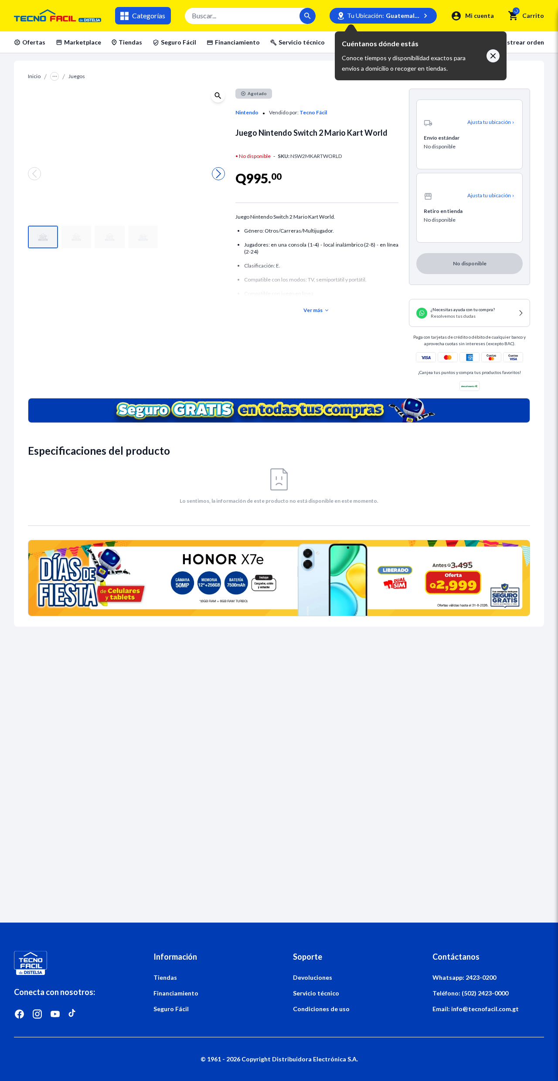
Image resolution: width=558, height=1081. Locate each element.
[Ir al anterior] (34, 173)
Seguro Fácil (178, 42)
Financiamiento (237, 42)
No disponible (470, 263)
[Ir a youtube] (55, 1014)
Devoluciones (312, 977)
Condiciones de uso (321, 1008)
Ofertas (33, 42)
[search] (513, 15)
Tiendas (130, 42)
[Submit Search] (307, 16)
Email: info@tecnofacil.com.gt (475, 1008)
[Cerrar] (493, 55)
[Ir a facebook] (19, 1014)
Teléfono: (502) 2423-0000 (470, 993)
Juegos (76, 76)
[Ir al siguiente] (218, 173)
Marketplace (82, 42)
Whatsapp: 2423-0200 (464, 977)
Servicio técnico (302, 42)
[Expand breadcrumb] (54, 76)
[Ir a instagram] (37, 1014)
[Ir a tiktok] (73, 1014)
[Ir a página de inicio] (70, 963)
